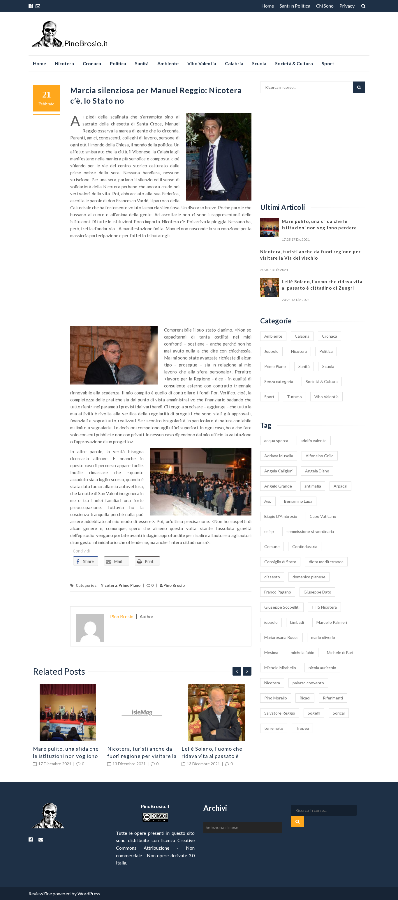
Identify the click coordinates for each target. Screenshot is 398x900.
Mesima (271, 652)
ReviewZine (40, 893)
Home (267, 5)
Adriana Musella (278, 455)
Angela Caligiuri (278, 470)
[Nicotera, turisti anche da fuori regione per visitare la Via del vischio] (142, 712)
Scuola (259, 63)
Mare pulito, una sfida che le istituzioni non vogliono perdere (66, 755)
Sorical (339, 713)
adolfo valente (314, 440)
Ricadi (305, 697)
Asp (268, 501)
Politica (118, 63)
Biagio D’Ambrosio (280, 516)
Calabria (234, 63)
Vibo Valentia (201, 63)
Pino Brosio (174, 585)
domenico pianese (309, 576)
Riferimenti (333, 697)
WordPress (89, 893)
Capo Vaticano (323, 516)
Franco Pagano (277, 591)
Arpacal (340, 485)
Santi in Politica (295, 5)
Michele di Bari (340, 652)
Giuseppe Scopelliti (282, 607)
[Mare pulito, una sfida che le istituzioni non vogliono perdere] (68, 712)
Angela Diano (317, 470)
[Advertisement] (161, 282)
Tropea (302, 728)
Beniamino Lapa (298, 501)
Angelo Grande (278, 485)
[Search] (359, 87)
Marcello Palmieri (331, 622)
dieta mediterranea (326, 561)
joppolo (271, 622)
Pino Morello (275, 697)
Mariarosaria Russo (281, 637)
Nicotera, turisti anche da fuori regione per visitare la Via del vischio (142, 755)
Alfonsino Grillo (320, 455)
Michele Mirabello (280, 667)
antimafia (312, 485)
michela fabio (302, 652)
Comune (272, 546)
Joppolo (271, 351)
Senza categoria (278, 381)
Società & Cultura (294, 63)
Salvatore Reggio (279, 713)
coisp (269, 531)
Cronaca (92, 63)
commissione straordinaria (310, 531)
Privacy (347, 5)
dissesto (272, 576)
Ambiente (168, 63)
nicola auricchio (322, 667)
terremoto (273, 728)
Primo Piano (129, 585)
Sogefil (314, 713)
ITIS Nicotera (324, 607)
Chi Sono (325, 5)
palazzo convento (308, 682)
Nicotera (64, 63)
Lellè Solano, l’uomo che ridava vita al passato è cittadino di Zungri (212, 755)
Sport (328, 63)
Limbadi (297, 622)
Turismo (294, 396)
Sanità (142, 63)
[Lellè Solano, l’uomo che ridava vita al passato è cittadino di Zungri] (216, 712)
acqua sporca (276, 440)
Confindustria (304, 546)
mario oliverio (323, 637)
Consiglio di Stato (280, 561)
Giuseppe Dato (317, 591)
